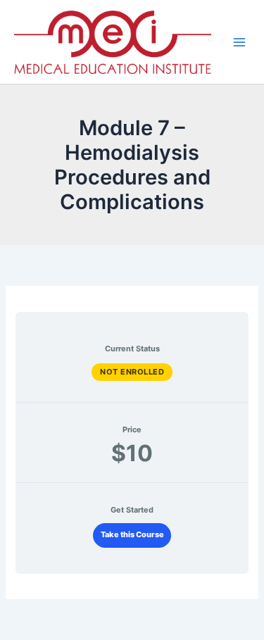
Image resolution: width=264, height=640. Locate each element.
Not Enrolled (132, 372)
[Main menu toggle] (239, 41)
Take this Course (132, 534)
